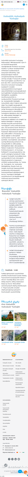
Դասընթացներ (6, 420)
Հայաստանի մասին (6, 404)
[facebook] (9, 459)
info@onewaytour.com (10, 449)
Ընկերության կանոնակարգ (19, 378)
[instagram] (12, 459)
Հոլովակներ (6, 417)
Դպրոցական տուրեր (8, 378)
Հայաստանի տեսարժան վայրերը (15, 8)
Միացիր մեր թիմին (20, 368)
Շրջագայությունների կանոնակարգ (20, 391)
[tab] (23, 42)
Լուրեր (4, 432)
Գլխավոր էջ (3, 8)
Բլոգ (4, 429)
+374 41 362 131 (8, 1)
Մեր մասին (18, 362)
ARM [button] (20, 1)
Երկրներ (5, 426)
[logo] (2, 5)
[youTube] (19, 459)
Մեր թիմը (17, 365)
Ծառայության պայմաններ (19, 383)
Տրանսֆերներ (6, 381)
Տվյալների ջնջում (19, 387)
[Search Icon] (24, 5)
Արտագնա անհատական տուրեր (8, 374)
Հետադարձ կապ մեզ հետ (19, 395)
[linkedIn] (15, 459)
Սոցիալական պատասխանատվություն (20, 373)
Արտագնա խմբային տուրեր (8, 369)
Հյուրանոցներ (6, 423)
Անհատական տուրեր (8, 365)
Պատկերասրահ (7, 414)
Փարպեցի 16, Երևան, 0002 (11, 445)
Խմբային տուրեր (7, 362)
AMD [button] (25, 1)
